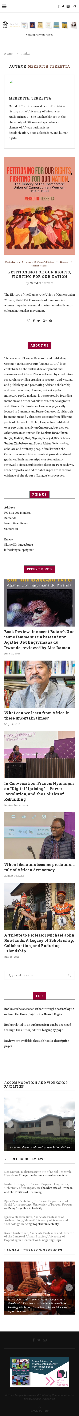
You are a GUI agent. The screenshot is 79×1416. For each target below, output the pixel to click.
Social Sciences (39, 265)
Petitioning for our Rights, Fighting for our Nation (39, 274)
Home (8, 53)
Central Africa (12, 262)
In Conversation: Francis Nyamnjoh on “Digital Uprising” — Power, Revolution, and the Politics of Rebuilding (39, 791)
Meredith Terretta (30, 98)
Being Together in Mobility (25, 1155)
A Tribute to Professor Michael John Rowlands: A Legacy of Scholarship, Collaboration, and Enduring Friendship (39, 943)
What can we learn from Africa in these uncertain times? (37, 715)
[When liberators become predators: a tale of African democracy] (39, 835)
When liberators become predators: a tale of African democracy (39, 867)
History (64, 262)
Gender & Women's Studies (40, 262)
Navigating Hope (50, 1187)
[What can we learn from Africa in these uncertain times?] (39, 684)
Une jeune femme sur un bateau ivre (43, 1122)
